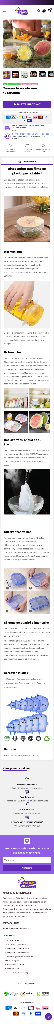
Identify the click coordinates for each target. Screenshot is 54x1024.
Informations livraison (15, 964)
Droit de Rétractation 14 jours (18, 972)
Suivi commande (12, 968)
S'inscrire (27, 868)
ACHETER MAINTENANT (28, 104)
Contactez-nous (12, 940)
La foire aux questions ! (15, 944)
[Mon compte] (44, 11)
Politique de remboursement (17, 952)
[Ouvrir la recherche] (38, 10)
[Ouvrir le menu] (5, 11)
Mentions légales (12, 960)
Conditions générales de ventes (19, 956)
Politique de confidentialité (17, 948)
